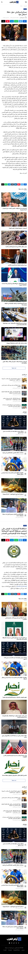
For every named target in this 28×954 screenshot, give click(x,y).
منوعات (25, 525)
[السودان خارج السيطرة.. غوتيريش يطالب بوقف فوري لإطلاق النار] (14, 353)
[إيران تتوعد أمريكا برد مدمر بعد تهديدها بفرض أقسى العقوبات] (14, 746)
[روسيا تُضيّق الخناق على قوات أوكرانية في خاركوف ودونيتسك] (14, 294)
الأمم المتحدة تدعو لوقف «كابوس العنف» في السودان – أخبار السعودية (14, 209)
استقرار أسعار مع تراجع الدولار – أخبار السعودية (13, 494)
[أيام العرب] (14, 2)
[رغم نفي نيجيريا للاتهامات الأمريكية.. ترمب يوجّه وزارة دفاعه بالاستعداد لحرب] (14, 314)
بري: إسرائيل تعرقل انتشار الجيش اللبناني (17, 265)
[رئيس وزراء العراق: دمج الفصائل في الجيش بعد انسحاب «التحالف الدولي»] (14, 275)
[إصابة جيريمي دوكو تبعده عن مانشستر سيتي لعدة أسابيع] (14, 422)
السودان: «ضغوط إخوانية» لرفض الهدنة (18, 228)
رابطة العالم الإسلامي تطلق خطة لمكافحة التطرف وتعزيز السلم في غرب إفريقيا (11, 392)
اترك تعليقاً (14, 368)
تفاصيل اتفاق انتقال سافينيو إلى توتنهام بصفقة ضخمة (14, 775)
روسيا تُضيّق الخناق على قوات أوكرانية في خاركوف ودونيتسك (15, 304)
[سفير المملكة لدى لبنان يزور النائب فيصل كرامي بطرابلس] (24, 386)
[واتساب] (16, 21)
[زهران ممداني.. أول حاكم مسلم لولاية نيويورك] (14, 334)
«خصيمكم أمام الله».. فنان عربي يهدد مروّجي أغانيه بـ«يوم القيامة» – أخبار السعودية (12, 399)
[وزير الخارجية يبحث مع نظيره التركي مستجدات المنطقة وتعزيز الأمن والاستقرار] (24, 406)
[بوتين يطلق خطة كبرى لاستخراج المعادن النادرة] (14, 238)
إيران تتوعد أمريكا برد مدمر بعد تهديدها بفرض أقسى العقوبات (15, 756)
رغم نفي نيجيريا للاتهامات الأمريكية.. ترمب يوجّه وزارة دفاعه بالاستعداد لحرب (15, 324)
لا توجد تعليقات (5, 17)
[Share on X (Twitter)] (20, 21)
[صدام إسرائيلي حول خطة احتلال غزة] (14, 32)
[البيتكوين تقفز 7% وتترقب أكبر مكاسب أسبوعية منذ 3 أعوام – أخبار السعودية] (24, 380)
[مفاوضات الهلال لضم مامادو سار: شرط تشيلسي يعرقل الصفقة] (14, 464)
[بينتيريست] (8, 21)
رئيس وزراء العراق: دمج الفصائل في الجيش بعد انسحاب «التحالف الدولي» (14, 284)
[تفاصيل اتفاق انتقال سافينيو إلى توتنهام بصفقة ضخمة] (14, 766)
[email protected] (22, 586)
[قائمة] (26, 2)
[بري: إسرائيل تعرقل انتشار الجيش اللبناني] (14, 256)
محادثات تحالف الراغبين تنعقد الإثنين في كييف (12, 453)
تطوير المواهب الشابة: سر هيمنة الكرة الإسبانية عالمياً (15, 697)
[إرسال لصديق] (3, 21)
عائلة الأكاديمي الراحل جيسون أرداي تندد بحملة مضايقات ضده (12, 515)
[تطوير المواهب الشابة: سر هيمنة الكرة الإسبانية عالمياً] (14, 688)
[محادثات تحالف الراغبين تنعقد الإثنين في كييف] (14, 444)
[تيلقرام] (12, 21)
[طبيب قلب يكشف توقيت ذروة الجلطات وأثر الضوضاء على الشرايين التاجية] (14, 707)
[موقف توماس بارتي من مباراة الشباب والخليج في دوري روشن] (14, 727)
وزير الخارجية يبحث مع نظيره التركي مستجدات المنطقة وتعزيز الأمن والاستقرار (11, 405)
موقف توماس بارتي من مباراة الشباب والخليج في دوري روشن (14, 736)
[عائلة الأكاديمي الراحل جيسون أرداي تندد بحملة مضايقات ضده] (14, 505)
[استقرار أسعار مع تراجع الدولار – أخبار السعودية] (14, 485)
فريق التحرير (22, 17)
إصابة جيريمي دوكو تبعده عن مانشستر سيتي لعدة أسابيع (13, 432)
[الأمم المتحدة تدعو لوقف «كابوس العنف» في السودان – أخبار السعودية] (14, 199)
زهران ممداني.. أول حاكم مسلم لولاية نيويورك (16, 343)
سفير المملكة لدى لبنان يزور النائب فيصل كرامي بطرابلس (11, 385)
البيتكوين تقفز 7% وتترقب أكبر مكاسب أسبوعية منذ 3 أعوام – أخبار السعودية (11, 379)
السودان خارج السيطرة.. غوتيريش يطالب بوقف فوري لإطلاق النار (15, 362)
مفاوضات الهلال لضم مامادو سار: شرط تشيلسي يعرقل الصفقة (12, 473)
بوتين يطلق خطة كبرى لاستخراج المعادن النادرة (16, 247)
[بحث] (2, 2)
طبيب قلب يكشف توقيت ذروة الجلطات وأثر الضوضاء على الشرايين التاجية (14, 716)
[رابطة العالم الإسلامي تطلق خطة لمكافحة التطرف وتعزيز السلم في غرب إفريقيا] (24, 393)
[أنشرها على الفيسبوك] (25, 21)
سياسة (25, 9)
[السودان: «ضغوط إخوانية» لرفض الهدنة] (14, 219)
